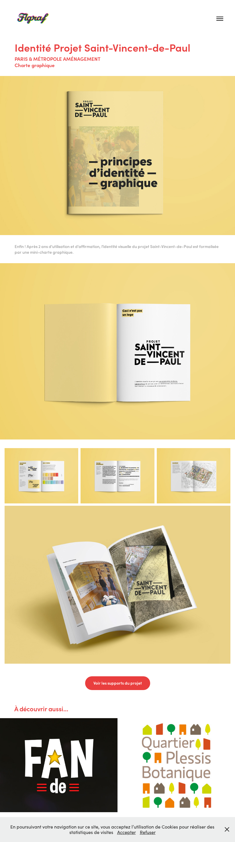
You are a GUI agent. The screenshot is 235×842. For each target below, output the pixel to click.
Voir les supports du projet (117, 683)
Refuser (148, 832)
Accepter (126, 832)
